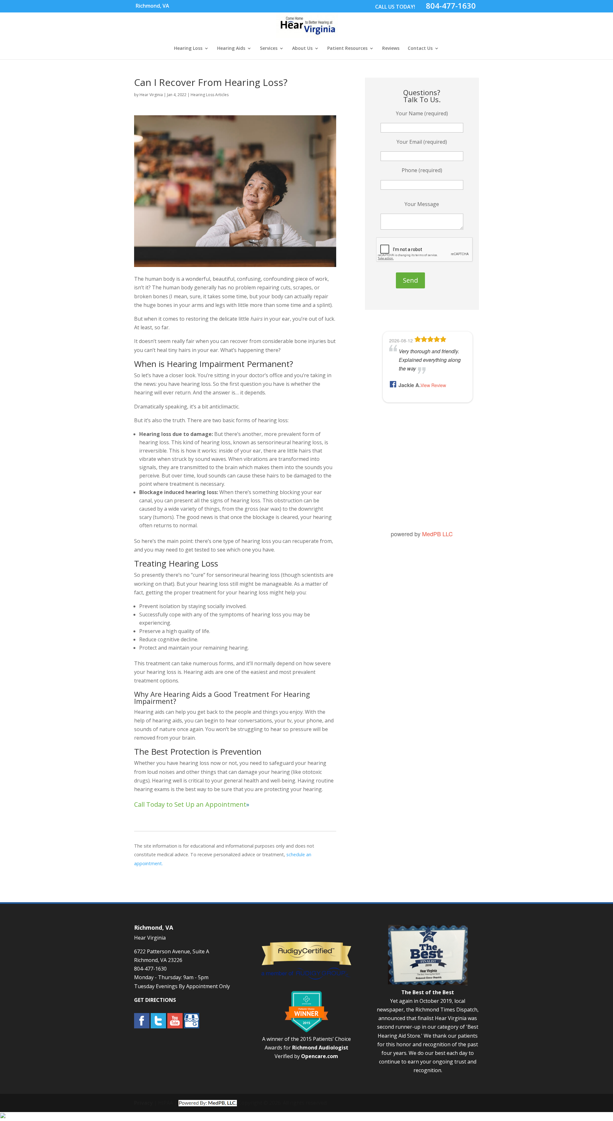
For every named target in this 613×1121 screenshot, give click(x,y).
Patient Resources (347, 48)
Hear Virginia (151, 94)
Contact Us (420, 48)
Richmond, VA (152, 5)
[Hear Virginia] (307, 34)
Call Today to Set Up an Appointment (190, 804)
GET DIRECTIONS (155, 999)
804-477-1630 (451, 5)
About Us (302, 48)
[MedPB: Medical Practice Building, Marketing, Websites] (207, 1102)
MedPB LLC (437, 534)
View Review (433, 385)
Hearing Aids (231, 48)
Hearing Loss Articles (210, 94)
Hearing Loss (188, 48)
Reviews (390, 48)
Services (268, 48)
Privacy (143, 1102)
